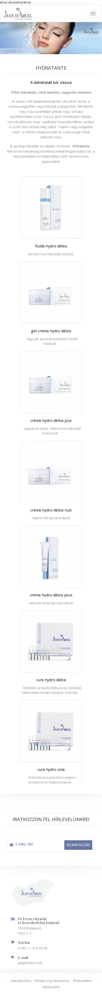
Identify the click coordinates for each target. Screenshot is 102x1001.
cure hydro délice (51, 679)
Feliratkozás (78, 845)
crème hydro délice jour (51, 420)
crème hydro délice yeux (51, 595)
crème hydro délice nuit (51, 510)
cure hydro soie (51, 769)
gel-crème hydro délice (51, 331)
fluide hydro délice (51, 246)
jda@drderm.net (30, 963)
